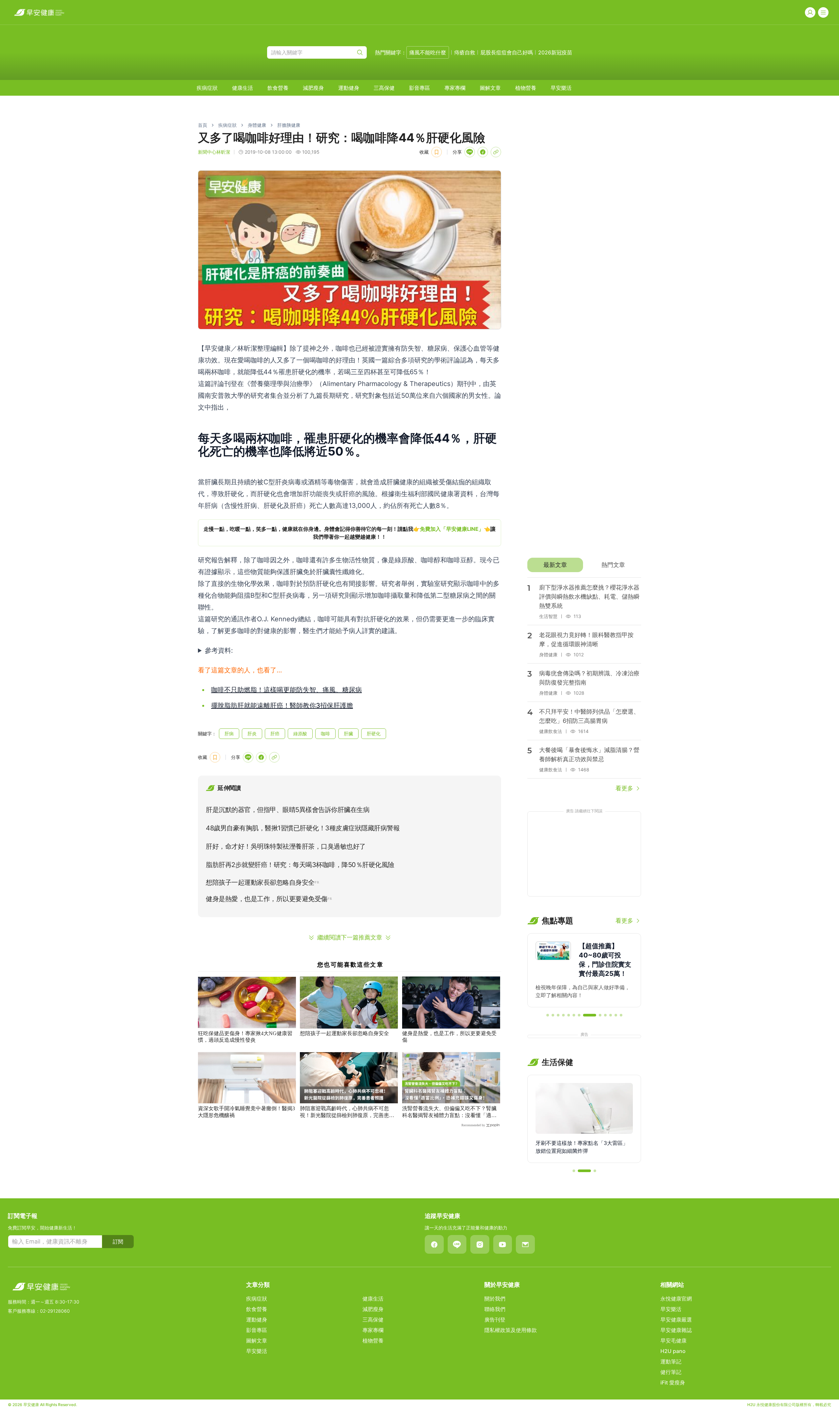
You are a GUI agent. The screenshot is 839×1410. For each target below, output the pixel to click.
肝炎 (252, 733)
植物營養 (525, 88)
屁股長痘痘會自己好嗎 (506, 52)
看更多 (624, 788)
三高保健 (384, 88)
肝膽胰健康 (288, 125)
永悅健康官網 (676, 1298)
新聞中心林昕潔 (214, 152)
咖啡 (325, 733)
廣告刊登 (494, 1319)
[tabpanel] (584, 685)
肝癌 (275, 733)
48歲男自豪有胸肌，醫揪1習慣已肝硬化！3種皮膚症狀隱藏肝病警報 (303, 828)
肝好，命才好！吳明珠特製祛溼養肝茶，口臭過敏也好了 (286, 846)
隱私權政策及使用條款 (510, 1330)
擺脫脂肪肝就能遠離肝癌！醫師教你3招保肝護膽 (282, 705)
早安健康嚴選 (676, 1319)
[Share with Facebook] (483, 152)
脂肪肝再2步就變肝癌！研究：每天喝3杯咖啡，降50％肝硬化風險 (300, 865)
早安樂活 (561, 88)
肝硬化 (373, 733)
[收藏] (436, 152)
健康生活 (242, 88)
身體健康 (257, 125)
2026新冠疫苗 (555, 52)
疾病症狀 (207, 88)
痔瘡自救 (464, 52)
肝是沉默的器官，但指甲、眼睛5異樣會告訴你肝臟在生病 (287, 810)
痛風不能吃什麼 (427, 52)
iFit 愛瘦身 (672, 1382)
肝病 (229, 733)
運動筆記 (670, 1361)
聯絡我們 (494, 1309)
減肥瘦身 (313, 88)
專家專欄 (454, 88)
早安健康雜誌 (676, 1330)
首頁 (202, 125)
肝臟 (348, 733)
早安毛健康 (673, 1340)
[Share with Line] (469, 152)
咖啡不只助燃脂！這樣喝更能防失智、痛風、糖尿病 (286, 690)
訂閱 (118, 1241)
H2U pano (673, 1351)
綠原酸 (300, 733)
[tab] (555, 565)
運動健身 (348, 88)
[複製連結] (496, 152)
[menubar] (384, 88)
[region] (349, 533)
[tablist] (584, 565)
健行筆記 (670, 1372)
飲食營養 (277, 88)
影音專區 (419, 88)
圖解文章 (490, 88)
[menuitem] (207, 88)
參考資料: (219, 650)
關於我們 (494, 1298)
